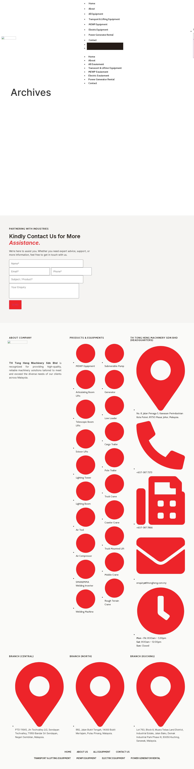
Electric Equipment (98, 29)
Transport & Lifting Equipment (104, 19)
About (92, 8)
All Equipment (96, 14)
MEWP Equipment (98, 24)
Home (92, 3)
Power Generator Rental (101, 35)
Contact (93, 40)
